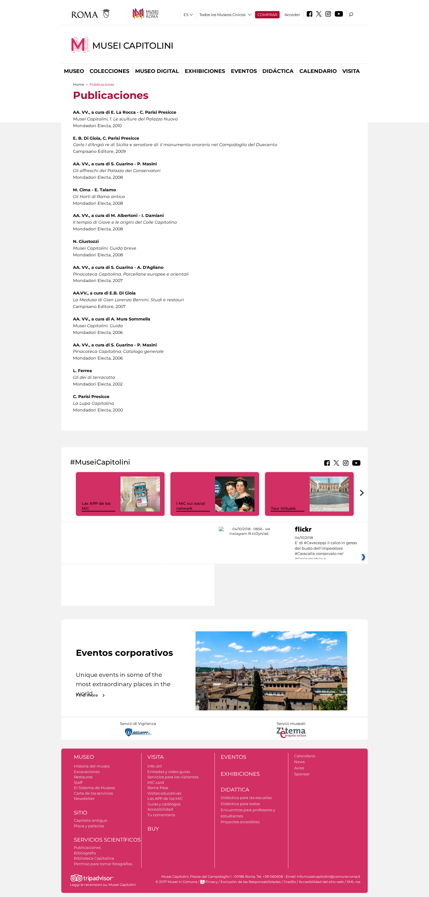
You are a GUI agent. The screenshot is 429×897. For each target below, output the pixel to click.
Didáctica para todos (240, 803)
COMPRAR (267, 14)
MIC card (155, 782)
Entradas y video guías (168, 771)
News (299, 761)
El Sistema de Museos (94, 787)
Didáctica (278, 71)
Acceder (292, 14)
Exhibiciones (205, 71)
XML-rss (353, 882)
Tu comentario (161, 814)
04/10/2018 (326, 548)
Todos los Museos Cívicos (222, 14)
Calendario (318, 71)
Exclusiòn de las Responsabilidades (251, 882)
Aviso (299, 767)
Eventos (244, 71)
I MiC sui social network (190, 506)
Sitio (80, 812)
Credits (290, 882)
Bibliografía (85, 853)
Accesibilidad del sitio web (321, 882)
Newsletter (84, 798)
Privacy (211, 882)
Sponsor (302, 774)
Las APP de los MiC (165, 798)
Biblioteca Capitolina (94, 858)
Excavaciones (87, 771)
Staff (78, 782)
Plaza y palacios (89, 826)
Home (78, 84)
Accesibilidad (160, 809)
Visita (351, 71)
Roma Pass (157, 787)
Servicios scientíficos (107, 839)
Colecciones (109, 71)
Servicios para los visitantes (172, 777)
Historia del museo (92, 766)
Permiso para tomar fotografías (103, 863)
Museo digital (157, 71)
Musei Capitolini (132, 45)
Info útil (154, 766)
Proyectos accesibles (240, 821)
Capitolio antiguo (90, 820)
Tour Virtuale (283, 508)
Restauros (83, 777)
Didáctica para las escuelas (246, 797)
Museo (74, 71)
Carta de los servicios (93, 793)
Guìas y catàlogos (163, 804)
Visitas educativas (164, 793)
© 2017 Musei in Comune (176, 882)
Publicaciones (87, 847)
